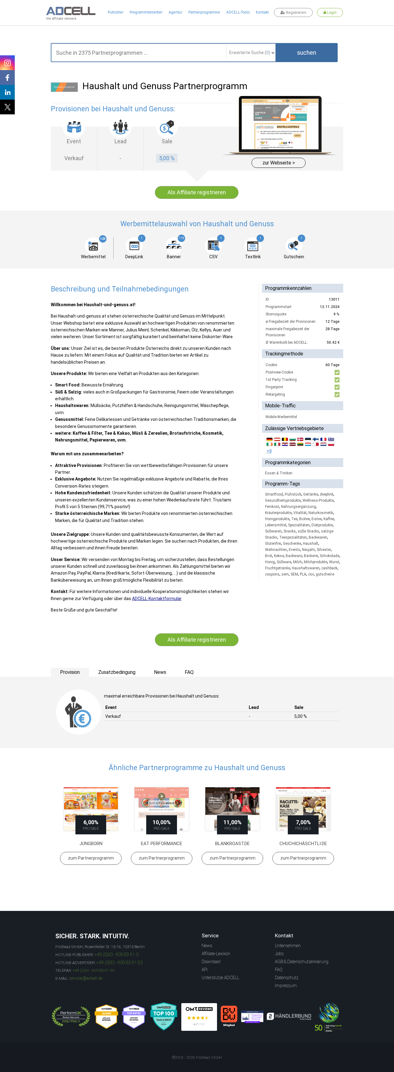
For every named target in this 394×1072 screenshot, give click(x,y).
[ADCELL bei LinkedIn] (7, 92)
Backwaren (318, 537)
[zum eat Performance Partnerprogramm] (161, 809)
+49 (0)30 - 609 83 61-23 (119, 962)
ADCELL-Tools (238, 12)
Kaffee (329, 519)
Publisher (115, 12)
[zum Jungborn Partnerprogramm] (91, 809)
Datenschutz (286, 977)
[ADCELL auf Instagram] (7, 62)
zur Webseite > (279, 163)
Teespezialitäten (293, 537)
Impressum (286, 985)
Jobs (279, 953)
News (207, 945)
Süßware (284, 562)
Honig (270, 562)
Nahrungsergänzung (298, 506)
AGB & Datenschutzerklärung (301, 961)
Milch (297, 562)
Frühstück (293, 494)
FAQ (279, 969)
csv (311, 574)
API (204, 969)
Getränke (310, 494)
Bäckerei (311, 556)
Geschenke (292, 543)
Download (211, 961)
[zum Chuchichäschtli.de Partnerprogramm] (303, 809)
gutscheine (325, 574)
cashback (329, 568)
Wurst (334, 562)
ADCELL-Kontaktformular (156, 598)
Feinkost (272, 506)
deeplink (326, 494)
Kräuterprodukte (278, 513)
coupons (272, 574)
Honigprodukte (277, 519)
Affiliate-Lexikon (216, 953)
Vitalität (300, 513)
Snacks (289, 531)
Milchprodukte (315, 562)
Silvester (324, 550)
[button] (306, 52)
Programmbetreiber (146, 12)
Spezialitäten (299, 525)
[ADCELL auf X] (7, 107)
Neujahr (308, 550)
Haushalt (310, 543)
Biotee (304, 519)
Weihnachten (276, 550)
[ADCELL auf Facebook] (7, 77)
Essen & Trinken (278, 473)
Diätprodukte (322, 525)
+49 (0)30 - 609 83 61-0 (116, 954)
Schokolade (329, 556)
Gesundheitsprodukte (283, 500)
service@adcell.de (86, 978)
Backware (294, 556)
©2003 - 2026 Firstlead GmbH (197, 1057)
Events (294, 550)
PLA (303, 574)
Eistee (317, 519)
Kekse (279, 556)
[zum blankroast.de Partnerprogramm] (232, 809)
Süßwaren (273, 531)
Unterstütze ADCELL (220, 977)
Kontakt (262, 12)
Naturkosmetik (320, 513)
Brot (268, 556)
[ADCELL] (199, 1017)
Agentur (175, 12)
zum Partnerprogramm (91, 858)
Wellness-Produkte (318, 500)
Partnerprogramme (204, 12)
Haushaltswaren (306, 568)
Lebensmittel (275, 525)
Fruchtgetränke (277, 568)
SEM (294, 574)
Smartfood (274, 494)
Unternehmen (288, 945)
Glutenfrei (273, 543)
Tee (294, 519)
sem (285, 574)
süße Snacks (308, 531)
